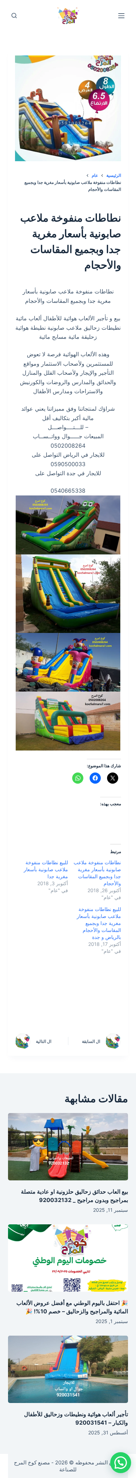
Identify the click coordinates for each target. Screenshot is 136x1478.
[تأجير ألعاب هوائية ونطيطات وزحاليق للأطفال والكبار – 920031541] (68, 1369)
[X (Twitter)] (79, 989)
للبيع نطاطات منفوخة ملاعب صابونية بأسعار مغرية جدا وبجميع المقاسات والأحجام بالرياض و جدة (99, 923)
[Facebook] (109, 989)
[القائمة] (121, 16)
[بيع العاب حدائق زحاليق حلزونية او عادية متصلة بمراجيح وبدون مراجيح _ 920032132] (68, 1146)
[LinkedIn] (49, 989)
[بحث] (14, 15)
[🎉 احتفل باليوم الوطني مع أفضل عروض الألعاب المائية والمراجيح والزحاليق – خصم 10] (68, 1258)
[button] (120, 1462)
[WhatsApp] (109, 1009)
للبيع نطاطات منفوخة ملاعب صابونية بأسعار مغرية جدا (46, 869)
